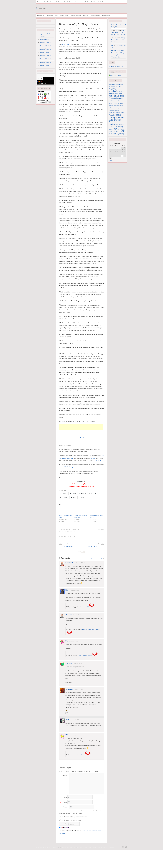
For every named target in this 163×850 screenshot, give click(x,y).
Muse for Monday (64, 15)
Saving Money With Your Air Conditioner (118, 40)
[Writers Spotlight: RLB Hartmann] (81, 511)
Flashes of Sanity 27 (45, 52)
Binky (67, 590)
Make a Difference (114, 110)
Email (63, 802)
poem (118, 114)
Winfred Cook (66, 44)
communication (115, 93)
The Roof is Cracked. (94, 546)
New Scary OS (84, 607)
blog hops (118, 89)
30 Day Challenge (113, 84)
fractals (120, 101)
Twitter (93, 458)
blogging (112, 88)
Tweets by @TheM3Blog (116, 66)
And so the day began (85, 655)
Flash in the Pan (40, 15)
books (71, 534)
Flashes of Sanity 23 (45, 65)
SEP (115, 129)
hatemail (121, 103)
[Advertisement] (81, 427)
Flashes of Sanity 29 (45, 46)
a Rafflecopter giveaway (82, 437)
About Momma (50, 1)
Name (63, 797)
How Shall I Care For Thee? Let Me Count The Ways (118, 32)
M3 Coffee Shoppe (68, 467)
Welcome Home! (41, 1)
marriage (112, 112)
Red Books (58, 1)
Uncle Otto (97, 534)
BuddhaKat (69, 689)
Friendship (115, 103)
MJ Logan (68, 615)
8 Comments (100, 529)
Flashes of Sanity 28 (45, 49)
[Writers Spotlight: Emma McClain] (97, 511)
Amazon (98, 460)
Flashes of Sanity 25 (45, 59)
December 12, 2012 (80, 562)
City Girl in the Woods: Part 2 (91, 629)
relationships (115, 123)
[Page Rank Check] (115, 75)
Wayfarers (62, 536)
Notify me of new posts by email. (71, 820)
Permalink (75, 529)
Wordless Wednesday (95, 15)
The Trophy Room (102, 1)
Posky (67, 720)
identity (116, 105)
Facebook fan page (67, 458)
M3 (110, 108)
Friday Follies (50, 15)
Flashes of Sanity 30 (45, 42)
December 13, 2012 (78, 663)
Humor (111, 105)
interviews (77, 534)
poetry (112, 117)
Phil (66, 735)
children (120, 91)
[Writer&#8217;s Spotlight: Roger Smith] (66, 511)
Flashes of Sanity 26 (45, 55)
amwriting (121, 83)
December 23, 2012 (73, 735)
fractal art (115, 101)
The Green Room (78, 1)
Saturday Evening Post (76, 15)
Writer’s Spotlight (106, 15)
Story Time (85, 15)
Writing (121, 134)
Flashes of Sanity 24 (45, 62)
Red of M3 (114, 25)
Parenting (112, 115)
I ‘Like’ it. (82, 755)
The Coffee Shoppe (68, 1)
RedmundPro (112, 122)
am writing (111, 86)
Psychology (120, 117)
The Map (87, 1)
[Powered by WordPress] (123, 847)
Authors (72, 531)
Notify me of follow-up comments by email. (75, 817)
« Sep (110, 160)
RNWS (122, 124)
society (118, 129)
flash (117, 95)
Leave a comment (96, 559)
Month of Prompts (120, 112)
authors (65, 534)
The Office (93, 1)
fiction (112, 95)
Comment (63, 775)
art (115, 86)
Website (65, 807)
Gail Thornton (69, 563)
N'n (66, 641)
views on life (119, 131)
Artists (66, 531)
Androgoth (68, 663)
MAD (56, 15)
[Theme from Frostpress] (126, 847)
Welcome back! (44, 39)
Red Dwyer (115, 119)
